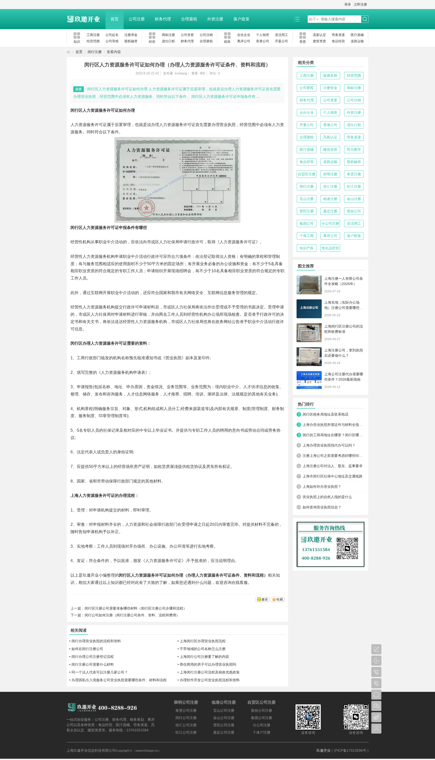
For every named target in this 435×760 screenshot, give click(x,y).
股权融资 (130, 41)
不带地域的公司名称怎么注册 (203, 649)
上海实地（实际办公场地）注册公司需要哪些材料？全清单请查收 (343, 307)
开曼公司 (281, 41)
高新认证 (330, 137)
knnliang (181, 73)
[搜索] (364, 19)
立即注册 (360, 4)
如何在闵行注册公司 (87, 649)
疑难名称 (330, 75)
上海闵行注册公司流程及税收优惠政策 (210, 672)
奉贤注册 (354, 174)
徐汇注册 (330, 186)
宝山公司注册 (223, 710)
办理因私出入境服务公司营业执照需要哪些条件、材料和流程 (119, 680)
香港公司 (262, 41)
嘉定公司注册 (223, 732)
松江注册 (354, 186)
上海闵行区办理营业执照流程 (203, 641)
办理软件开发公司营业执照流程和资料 (210, 680)
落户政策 (241, 19)
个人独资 (262, 35)
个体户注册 (261, 732)
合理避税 (189, 19)
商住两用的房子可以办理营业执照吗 (208, 664)
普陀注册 (307, 211)
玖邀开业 (323, 750)
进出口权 (168, 41)
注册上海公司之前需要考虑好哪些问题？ (334, 456)
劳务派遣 (338, 35)
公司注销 (206, 35)
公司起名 (112, 35)
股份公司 (354, 211)
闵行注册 (95, 52)
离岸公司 (243, 41)
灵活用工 (281, 35)
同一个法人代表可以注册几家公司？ (99, 672)
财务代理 (163, 19)
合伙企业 (243, 35)
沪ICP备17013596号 (350, 750)
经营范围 (93, 41)
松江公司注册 (186, 732)
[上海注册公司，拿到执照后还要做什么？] (309, 356)
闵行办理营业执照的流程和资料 (96, 641)
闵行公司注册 (186, 718)
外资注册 (215, 19)
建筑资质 (319, 41)
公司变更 (187, 35)
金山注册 (354, 199)
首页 (115, 19)
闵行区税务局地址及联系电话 (325, 414)
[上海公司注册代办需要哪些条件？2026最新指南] (309, 380)
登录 (347, 4)
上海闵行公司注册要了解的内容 (204, 657)
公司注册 (137, 19)
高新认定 (319, 35)
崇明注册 (330, 174)
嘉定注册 (330, 211)
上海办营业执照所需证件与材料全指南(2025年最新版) (334, 425)
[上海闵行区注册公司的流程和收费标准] (309, 332)
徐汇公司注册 (186, 725)
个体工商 (307, 236)
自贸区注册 (306, 174)
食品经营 (338, 41)
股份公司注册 (261, 710)
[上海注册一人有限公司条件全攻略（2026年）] (309, 284)
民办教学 (354, 149)
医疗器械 (357, 35)
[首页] (68, 52)
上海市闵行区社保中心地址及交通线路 (332, 476)
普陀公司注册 (223, 725)
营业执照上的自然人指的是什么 (327, 497)
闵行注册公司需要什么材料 (92, 664)
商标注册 (168, 35)
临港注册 (330, 199)
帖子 (312, 19)
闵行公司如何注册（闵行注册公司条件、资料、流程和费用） (132, 615)
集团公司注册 (261, 718)
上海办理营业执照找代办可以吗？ (329, 445)
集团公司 (307, 223)
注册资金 (130, 35)
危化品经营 (330, 248)
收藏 (279, 599)
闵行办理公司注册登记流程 (92, 657)
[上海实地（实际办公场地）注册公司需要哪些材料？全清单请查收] (309, 308)
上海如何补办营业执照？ (322, 487)
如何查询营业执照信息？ (322, 507)
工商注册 (93, 35)
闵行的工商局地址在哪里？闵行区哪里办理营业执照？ (334, 435)
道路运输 (357, 41)
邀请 (264, 599)
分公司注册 (330, 223)
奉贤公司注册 (186, 710)
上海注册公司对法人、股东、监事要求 (332, 466)
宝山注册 (307, 199)
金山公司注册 (223, 718)
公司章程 (112, 41)
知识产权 (307, 248)
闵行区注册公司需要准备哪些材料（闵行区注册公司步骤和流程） (136, 608)
